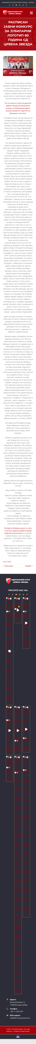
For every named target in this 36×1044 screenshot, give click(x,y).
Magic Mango (26, 1031)
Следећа (28, 566)
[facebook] (9, 5)
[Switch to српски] (18, 1036)
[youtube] (16, 5)
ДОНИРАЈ (31, 2)
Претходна (9, 566)
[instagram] (19, 5)
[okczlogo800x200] (13, 11)
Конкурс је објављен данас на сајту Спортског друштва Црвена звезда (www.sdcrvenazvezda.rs (18, 530)
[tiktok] (23, 5)
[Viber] (26, 5)
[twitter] (13, 5)
